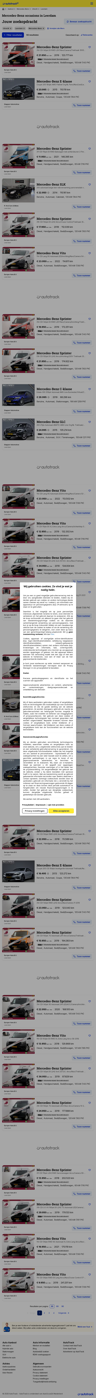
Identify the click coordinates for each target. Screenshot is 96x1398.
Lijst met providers (56, 805)
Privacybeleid (28, 805)
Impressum (41, 805)
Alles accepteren (61, 810)
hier (52, 634)
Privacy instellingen (35, 810)
